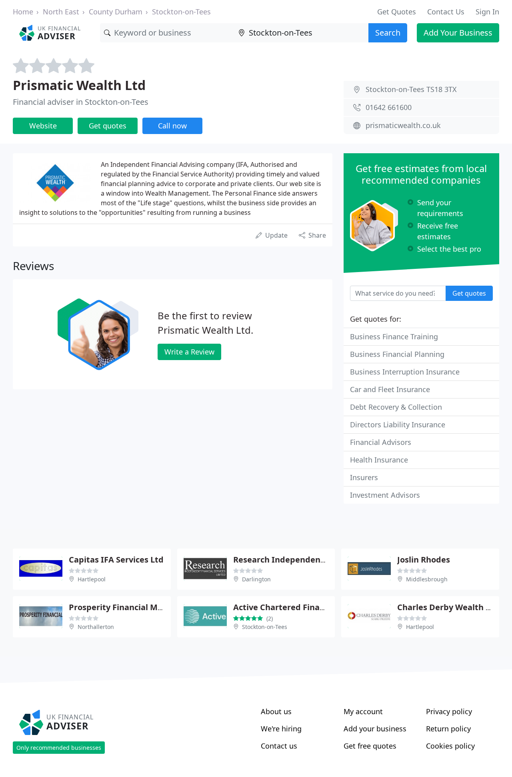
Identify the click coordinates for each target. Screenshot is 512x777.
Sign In (487, 11)
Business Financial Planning (397, 354)
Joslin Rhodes (423, 559)
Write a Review (189, 351)
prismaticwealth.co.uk (403, 125)
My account (363, 711)
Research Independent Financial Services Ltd (322, 559)
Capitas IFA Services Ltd (116, 559)
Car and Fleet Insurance (390, 389)
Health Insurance (379, 460)
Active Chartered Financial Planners (304, 607)
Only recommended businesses (58, 747)
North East (61, 11)
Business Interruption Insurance (405, 371)
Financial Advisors (380, 442)
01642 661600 (389, 107)
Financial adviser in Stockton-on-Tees (80, 101)
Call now (172, 125)
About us (276, 711)
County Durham (115, 11)
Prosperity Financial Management (136, 607)
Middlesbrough (427, 579)
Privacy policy (449, 711)
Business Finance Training (394, 336)
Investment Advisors (385, 495)
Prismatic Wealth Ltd (79, 85)
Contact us (279, 746)
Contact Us (445, 11)
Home (23, 11)
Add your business (375, 728)
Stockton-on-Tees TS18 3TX (411, 89)
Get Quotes (396, 11)
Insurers (364, 477)
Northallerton (96, 627)
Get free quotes (370, 746)
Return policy (448, 728)
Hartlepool (92, 579)
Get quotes (107, 125)
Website (43, 125)
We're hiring (281, 728)
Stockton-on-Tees (181, 11)
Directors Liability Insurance (397, 424)
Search (387, 32)
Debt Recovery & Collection (396, 407)
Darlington (256, 579)
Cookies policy (450, 746)
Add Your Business (458, 32)
